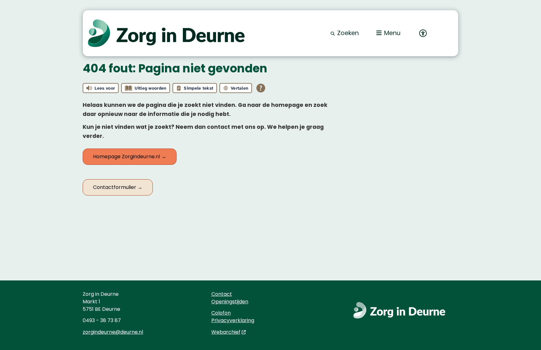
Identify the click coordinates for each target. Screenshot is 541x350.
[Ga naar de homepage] (166, 33)
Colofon (221, 312)
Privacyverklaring (232, 320)
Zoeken (348, 33)
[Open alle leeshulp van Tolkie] (260, 88)
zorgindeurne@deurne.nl (113, 332)
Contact (221, 294)
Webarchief (225, 332)
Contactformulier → (117, 187)
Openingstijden (229, 301)
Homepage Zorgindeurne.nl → (129, 156)
